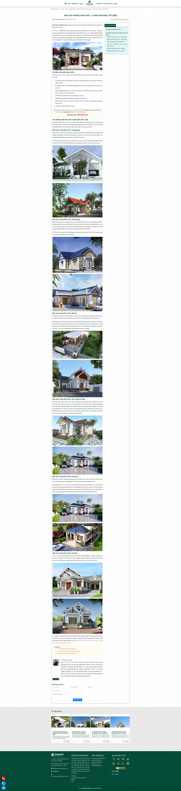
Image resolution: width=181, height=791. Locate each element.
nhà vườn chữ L (90, 640)
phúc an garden (115, 774)
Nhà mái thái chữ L (80, 640)
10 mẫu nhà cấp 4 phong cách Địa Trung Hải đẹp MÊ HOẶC (60, 733)
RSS (72, 781)
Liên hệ (115, 4)
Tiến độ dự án (75, 4)
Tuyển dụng (99, 4)
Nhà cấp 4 (56, 30)
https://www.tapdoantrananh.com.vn (59, 776)
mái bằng (63, 485)
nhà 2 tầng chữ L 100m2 (63, 643)
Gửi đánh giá (78, 700)
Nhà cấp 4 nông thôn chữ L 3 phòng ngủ (117, 39)
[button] (89, 747)
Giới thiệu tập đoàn (108, 4)
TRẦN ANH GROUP (87, 788)
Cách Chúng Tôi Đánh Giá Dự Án (78, 777)
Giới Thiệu (73, 776)
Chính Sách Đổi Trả (96, 764)
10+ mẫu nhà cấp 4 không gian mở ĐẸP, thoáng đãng (68, 651)
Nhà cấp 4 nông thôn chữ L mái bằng (116, 48)
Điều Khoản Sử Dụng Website (98, 758)
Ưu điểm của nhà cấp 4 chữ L (113, 29)
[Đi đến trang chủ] (89, 3)
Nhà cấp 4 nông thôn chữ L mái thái (115, 51)
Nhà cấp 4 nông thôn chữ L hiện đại (115, 41)
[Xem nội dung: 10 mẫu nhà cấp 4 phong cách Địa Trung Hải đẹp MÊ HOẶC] (61, 722)
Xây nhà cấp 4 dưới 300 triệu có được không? (79, 732)
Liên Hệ (73, 779)
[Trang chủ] (65, 3)
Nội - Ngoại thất (70, 9)
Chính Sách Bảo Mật (96, 760)
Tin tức (81, 4)
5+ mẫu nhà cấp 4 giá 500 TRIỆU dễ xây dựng (67, 653)
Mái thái (55, 556)
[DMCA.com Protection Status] (120, 768)
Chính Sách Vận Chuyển (97, 762)
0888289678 (56, 771)
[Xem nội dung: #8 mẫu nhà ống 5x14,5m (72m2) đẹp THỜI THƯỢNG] (120, 722)
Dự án (69, 4)
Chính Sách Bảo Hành (97, 765)
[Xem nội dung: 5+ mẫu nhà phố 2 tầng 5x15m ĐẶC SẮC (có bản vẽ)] (100, 722)
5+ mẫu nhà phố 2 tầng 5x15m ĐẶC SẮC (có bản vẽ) (100, 732)
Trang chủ (55, 9)
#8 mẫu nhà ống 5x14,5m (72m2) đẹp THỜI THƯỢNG (118, 732)
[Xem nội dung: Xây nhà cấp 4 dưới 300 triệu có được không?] (80, 722)
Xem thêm (65, 741)
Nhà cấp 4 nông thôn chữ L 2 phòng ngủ (117, 37)
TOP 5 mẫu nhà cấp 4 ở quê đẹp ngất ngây (66, 648)
